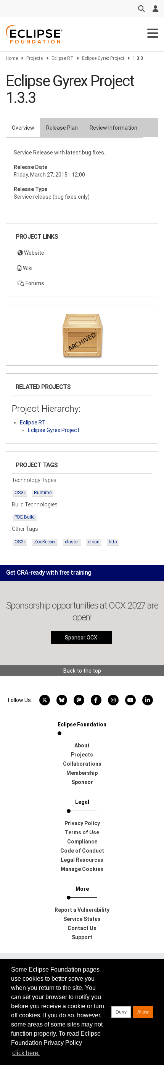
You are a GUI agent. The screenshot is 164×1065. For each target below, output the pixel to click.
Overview (23, 128)
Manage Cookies (82, 869)
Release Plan (62, 128)
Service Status (82, 919)
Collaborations (82, 764)
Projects (34, 58)
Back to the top (82, 671)
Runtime (42, 492)
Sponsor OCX (81, 638)
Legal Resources (82, 860)
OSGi (19, 492)
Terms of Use (82, 832)
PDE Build (24, 517)
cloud (94, 542)
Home (12, 58)
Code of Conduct (82, 851)
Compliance (82, 842)
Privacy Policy (82, 823)
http (113, 542)
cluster (72, 542)
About (82, 745)
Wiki (27, 268)
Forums (34, 283)
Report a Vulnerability (82, 910)
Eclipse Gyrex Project (103, 58)
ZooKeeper (45, 542)
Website (33, 253)
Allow (143, 1012)
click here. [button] (26, 1053)
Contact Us (82, 928)
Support (82, 937)
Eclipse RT (62, 58)
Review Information (113, 128)
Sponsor (82, 782)
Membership (82, 773)
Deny (121, 1012)
